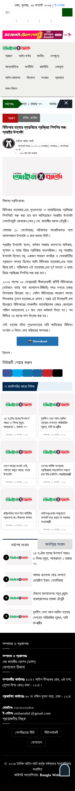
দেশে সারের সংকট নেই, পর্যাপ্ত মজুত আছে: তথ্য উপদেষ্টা (17, 470)
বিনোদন (31, 77)
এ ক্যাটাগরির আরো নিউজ (20, 386)
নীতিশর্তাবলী (51, 732)
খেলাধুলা (59, 67)
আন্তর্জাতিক (11, 67)
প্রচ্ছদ (8, 56)
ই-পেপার (59, 5)
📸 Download (37, 341)
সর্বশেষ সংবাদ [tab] (20, 545)
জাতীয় (40, 56)
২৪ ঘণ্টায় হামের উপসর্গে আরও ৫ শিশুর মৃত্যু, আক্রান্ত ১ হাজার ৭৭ (16, 423)
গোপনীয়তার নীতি (25, 732)
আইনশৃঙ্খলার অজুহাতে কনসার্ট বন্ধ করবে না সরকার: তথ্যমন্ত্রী (55, 518)
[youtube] (57, 21)
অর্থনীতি (29, 67)
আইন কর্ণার (25, 56)
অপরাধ (45, 77)
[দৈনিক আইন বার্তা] (16, 48)
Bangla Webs (50, 775)
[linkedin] (45, 21)
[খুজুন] (67, 12)
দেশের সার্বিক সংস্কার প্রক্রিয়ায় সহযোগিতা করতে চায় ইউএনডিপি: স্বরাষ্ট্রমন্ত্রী (56, 470)
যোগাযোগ (36, 742)
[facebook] (10, 21)
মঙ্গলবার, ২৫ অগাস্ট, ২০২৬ (16, 434)
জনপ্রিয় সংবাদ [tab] (55, 544)
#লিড (26, 118)
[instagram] (34, 21)
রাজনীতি (44, 67)
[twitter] (22, 21)
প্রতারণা (59, 77)
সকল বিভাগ (11, 88)
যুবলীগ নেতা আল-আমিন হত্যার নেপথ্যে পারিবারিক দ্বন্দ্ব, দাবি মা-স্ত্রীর (54, 423)
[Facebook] (7, 373)
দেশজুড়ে (54, 56)
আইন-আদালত (12, 77)
